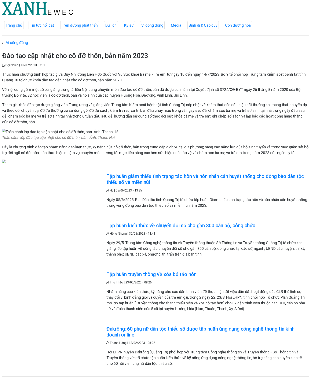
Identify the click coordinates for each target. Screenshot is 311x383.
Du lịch (111, 25)
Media (176, 25)
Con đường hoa (238, 25)
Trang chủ (14, 25)
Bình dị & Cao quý (203, 25)
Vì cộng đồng (152, 25)
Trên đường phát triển (80, 25)
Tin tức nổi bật (42, 25)
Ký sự (129, 25)
